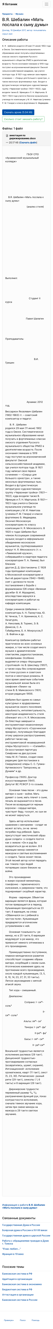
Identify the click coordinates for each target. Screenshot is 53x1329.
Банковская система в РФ (17, 1273)
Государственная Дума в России (21, 1224)
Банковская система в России (19, 1299)
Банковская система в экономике (22, 1284)
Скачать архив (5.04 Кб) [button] (18, 112)
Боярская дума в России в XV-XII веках (24, 1230)
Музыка (19, 14)
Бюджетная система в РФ (17, 1289)
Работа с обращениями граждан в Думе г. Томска (25, 1242)
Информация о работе (23, 1206)
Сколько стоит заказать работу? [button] (23, 119)
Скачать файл (28, 142)
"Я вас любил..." (11, 1248)
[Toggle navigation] (46, 4)
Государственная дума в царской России (26, 1235)
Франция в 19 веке (13, 1253)
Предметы (7, 14)
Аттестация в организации (18, 1294)
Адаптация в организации (17, 1278)
